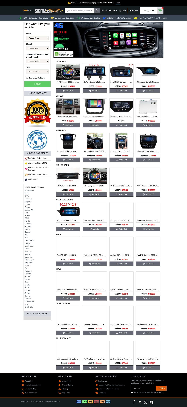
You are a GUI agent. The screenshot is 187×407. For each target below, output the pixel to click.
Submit (37, 84)
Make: (29, 34)
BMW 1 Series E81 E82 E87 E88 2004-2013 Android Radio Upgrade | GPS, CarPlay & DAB (121, 290)
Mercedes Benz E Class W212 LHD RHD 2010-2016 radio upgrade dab (68, 220)
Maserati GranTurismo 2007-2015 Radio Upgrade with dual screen (148, 151)
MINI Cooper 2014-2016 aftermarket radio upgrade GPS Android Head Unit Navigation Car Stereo (121, 186)
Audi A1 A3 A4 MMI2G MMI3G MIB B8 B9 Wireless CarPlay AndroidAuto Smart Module (95, 255)
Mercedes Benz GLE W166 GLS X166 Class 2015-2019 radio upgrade (95, 220)
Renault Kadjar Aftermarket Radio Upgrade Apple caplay (95, 117)
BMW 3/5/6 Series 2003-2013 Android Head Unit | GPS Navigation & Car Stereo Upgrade (121, 82)
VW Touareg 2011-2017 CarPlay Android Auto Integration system (68, 359)
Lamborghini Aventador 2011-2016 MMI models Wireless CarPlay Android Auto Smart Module (68, 324)
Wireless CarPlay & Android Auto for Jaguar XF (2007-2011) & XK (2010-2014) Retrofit (68, 117)
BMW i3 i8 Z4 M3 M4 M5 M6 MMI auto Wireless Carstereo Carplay (68, 290)
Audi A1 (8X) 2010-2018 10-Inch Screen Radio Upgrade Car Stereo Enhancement (68, 255)
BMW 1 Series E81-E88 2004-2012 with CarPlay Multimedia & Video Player (148, 290)
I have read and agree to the (148, 392)
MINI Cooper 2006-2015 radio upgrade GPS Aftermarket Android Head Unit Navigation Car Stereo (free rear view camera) (68, 82)
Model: (29, 44)
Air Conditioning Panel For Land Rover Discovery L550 (95, 359)
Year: (28, 67)
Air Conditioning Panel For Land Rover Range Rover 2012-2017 (148, 359)
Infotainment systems (34, 187)
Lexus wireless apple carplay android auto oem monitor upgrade (148, 117)
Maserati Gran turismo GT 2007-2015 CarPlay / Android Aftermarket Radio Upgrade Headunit (121, 151)
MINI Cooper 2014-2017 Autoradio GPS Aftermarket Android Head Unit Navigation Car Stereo (148, 186)
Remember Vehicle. (36, 78)
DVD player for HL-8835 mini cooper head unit (68, 186)
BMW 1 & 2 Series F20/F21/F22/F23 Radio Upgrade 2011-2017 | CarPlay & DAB (95, 290)
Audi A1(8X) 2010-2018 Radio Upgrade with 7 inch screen (121, 255)
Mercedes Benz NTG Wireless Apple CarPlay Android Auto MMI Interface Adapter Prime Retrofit (121, 220)
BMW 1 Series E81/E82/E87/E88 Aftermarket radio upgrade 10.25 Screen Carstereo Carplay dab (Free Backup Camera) (95, 82)
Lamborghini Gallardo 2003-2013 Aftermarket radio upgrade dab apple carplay (95, 324)
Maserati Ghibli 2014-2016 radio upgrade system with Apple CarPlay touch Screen (68, 151)
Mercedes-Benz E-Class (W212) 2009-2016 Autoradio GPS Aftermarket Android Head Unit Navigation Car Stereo (148, 82)
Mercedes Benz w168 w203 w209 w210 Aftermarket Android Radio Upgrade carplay (148, 220)
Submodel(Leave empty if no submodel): (37, 55)
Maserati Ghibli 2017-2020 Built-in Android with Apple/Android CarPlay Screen (95, 151)
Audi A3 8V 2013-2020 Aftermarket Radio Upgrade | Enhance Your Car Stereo (148, 255)
